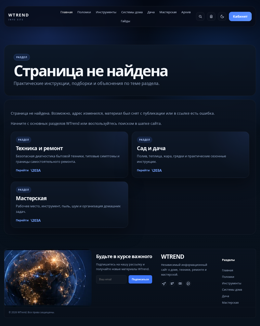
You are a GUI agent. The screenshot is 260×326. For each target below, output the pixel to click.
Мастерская (168, 12)
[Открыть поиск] (200, 16)
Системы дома (132, 12)
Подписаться (140, 279)
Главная (67, 12)
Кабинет (240, 16)
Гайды (125, 21)
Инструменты (106, 12)
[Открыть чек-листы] (211, 16)
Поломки (84, 12)
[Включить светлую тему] (222, 16)
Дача (151, 12)
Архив (186, 12)
